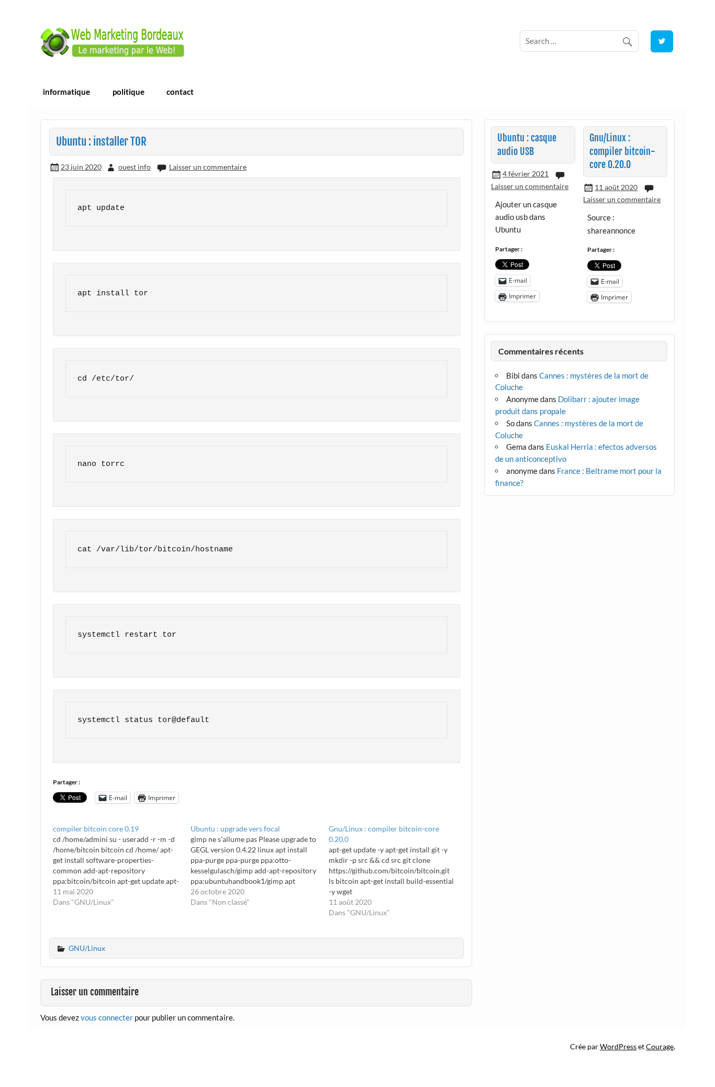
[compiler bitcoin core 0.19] (122, 865)
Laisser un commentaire (208, 166)
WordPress (618, 1046)
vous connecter (107, 1017)
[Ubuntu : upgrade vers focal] (259, 865)
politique (128, 91)
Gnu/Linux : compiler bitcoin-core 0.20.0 (622, 151)
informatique (66, 91)
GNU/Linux (87, 948)
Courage (660, 1046)
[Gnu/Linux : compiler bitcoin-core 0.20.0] (397, 871)
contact (180, 91)
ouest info (134, 166)
